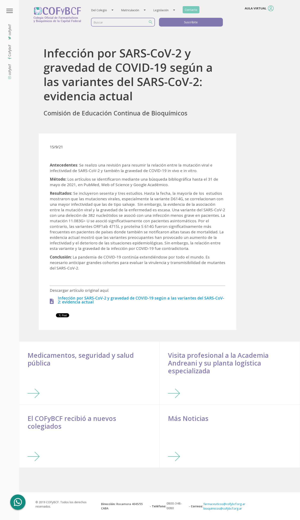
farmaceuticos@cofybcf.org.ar (224, 504)
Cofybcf (9, 50)
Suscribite (191, 22)
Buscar (98, 22)
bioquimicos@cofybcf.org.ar (222, 508)
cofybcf (9, 69)
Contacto (191, 10)
